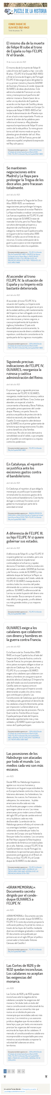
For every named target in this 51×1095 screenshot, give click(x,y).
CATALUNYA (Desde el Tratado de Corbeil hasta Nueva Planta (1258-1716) (25, 152)
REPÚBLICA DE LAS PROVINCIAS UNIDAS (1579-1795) (22, 259)
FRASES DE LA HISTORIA (20, 1058)
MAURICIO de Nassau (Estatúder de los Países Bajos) (24, 255)
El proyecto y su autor (29, 1089)
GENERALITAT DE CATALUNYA (22, 737)
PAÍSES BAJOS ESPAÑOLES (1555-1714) (23, 257)
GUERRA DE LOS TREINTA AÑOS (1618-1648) (24, 738)
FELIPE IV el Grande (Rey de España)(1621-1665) (27, 154)
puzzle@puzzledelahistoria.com (15, 1091)
